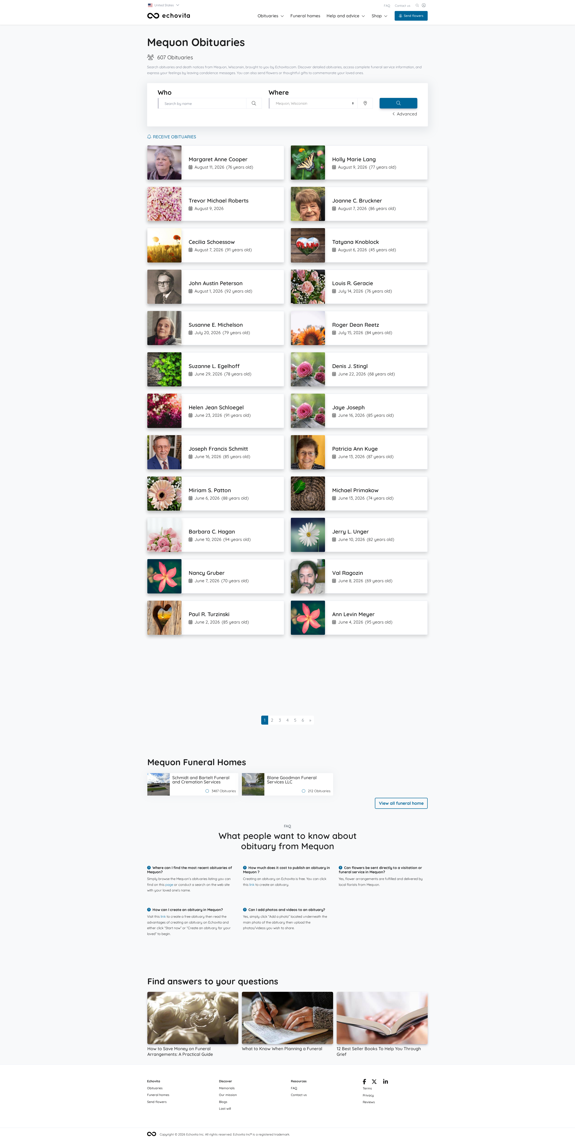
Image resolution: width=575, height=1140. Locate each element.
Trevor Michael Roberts (218, 200)
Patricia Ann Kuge (355, 448)
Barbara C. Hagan (212, 531)
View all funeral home (401, 803)
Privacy (368, 1095)
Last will (225, 1109)
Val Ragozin (347, 572)
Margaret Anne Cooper (218, 159)
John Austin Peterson (216, 283)
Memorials (227, 1088)
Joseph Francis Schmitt (218, 448)
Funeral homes (305, 15)
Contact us (402, 6)
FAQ (387, 6)
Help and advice (343, 15)
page (169, 884)
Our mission (228, 1095)
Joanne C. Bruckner (357, 200)
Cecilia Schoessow (212, 241)
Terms (367, 1088)
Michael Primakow (355, 490)
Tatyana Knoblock (355, 241)
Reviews (369, 1102)
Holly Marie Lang (354, 159)
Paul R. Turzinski (209, 614)
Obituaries (268, 15)
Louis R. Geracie (352, 283)
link (251, 884)
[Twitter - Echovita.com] (374, 1082)
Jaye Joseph (348, 407)
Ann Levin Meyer (353, 614)
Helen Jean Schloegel (216, 407)
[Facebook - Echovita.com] (364, 1082)
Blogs (223, 1102)
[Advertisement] (282, 675)
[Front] (168, 15)
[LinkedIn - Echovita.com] (385, 1082)
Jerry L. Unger (350, 531)
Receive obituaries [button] (174, 136)
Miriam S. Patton (210, 490)
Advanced (407, 114)
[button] (164, 5)
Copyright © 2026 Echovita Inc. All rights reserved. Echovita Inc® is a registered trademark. (225, 1134)
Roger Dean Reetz (355, 324)
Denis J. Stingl (350, 366)
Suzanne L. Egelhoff (214, 366)
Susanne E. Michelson (216, 324)
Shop (377, 15)
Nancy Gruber (207, 572)
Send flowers (413, 16)
